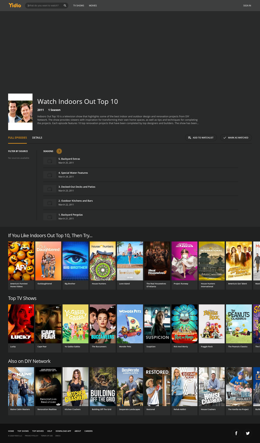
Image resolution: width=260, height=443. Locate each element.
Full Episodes (17, 137)
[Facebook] (236, 433)
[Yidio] (14, 6)
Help (49, 431)
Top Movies (38, 431)
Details (37, 137)
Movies (93, 5)
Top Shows (23, 431)
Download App (63, 431)
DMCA (57, 435)
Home (11, 431)
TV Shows (78, 5)
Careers (88, 431)
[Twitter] (247, 433)
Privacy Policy (31, 435)
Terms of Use (47, 435)
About (78, 431)
